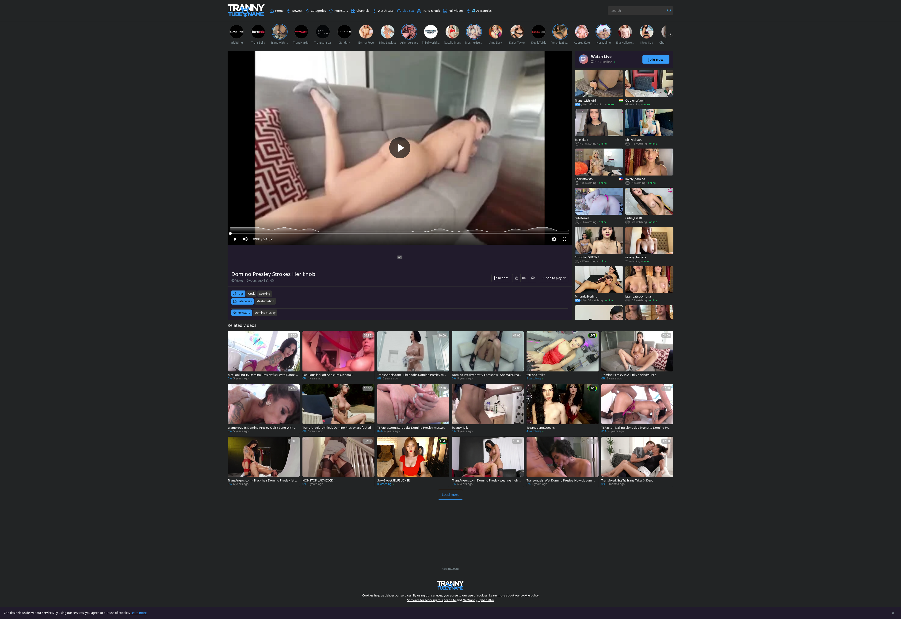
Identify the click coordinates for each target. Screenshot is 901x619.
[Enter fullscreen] (564, 239)
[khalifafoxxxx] (599, 167)
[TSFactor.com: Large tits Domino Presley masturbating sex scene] (413, 409)
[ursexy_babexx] (649, 245)
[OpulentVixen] (649, 88)
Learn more (138, 613)
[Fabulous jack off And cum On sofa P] (338, 356)
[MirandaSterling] (599, 284)
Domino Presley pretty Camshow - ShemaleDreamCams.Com (487, 374)
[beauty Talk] (488, 409)
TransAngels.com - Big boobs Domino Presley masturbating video (412, 374)
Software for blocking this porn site (432, 600)
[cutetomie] (599, 206)
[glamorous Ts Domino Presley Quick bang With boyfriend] (264, 409)
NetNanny (470, 600)
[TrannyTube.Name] (246, 10)
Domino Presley (265, 313)
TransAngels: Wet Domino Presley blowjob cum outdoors (561, 480)
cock (251, 294)
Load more (450, 494)
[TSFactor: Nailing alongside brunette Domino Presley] (637, 409)
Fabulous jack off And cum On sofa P (327, 374)
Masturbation (265, 301)
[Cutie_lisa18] (649, 206)
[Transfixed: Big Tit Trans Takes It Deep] (637, 462)
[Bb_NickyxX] (649, 127)
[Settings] (554, 239)
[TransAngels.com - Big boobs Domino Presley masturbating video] (413, 356)
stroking (264, 294)
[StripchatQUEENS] (599, 245)
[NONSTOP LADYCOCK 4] (338, 462)
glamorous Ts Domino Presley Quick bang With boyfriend (263, 427)
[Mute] (245, 239)
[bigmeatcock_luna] (649, 284)
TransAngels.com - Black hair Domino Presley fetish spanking (262, 480)
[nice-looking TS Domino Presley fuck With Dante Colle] (264, 356)
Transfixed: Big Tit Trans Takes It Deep (627, 480)
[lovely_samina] (649, 167)
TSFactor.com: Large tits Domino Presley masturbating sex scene (411, 427)
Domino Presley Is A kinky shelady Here (628, 374)
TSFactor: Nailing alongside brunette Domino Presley (636, 427)
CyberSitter (486, 600)
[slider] (399, 233)
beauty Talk (460, 427)
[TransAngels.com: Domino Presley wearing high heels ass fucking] (488, 462)
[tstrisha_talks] (562, 356)
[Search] (669, 11)
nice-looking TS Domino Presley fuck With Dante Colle (262, 374)
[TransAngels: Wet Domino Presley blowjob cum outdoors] (562, 462)
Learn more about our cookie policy (514, 595)
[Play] (399, 147)
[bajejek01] (599, 127)
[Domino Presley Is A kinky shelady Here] (637, 356)
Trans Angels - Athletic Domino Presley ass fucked (336, 427)
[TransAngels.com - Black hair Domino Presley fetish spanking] (264, 462)
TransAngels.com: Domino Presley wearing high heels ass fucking (486, 480)
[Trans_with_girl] (599, 88)
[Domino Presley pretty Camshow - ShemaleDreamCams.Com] (488, 356)
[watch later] (233, 336)
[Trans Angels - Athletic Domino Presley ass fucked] (338, 409)
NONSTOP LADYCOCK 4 (318, 480)
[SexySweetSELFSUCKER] (413, 462)
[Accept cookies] (893, 613)
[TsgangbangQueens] (562, 409)
